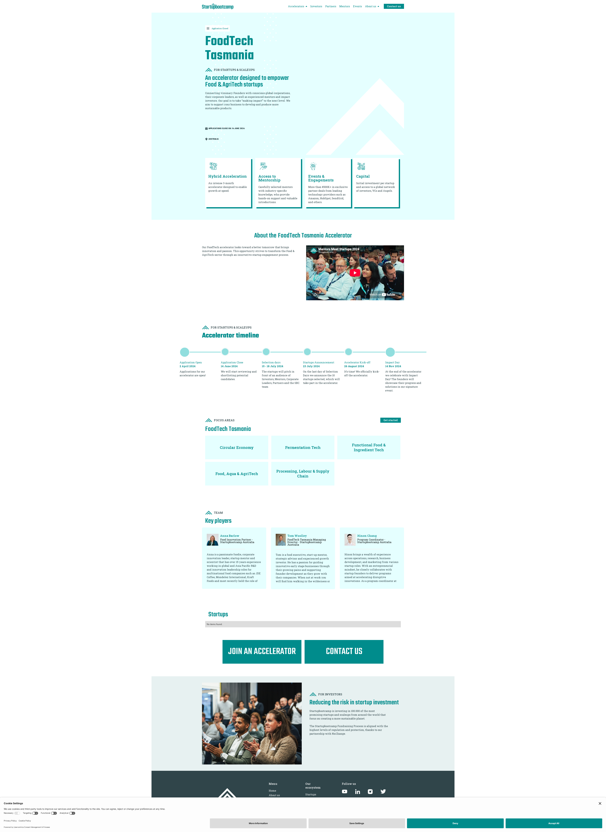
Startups (310, 794)
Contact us (394, 6)
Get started (390, 420)
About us (274, 795)
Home (272, 790)
